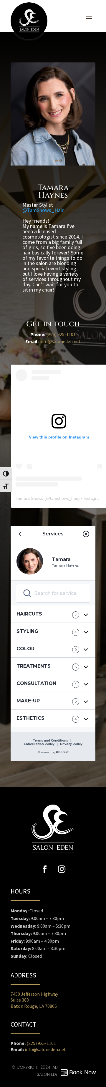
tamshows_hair (64, 498)
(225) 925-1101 (61, 334)
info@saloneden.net (60, 341)
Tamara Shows (29, 498)
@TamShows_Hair (43, 210)
